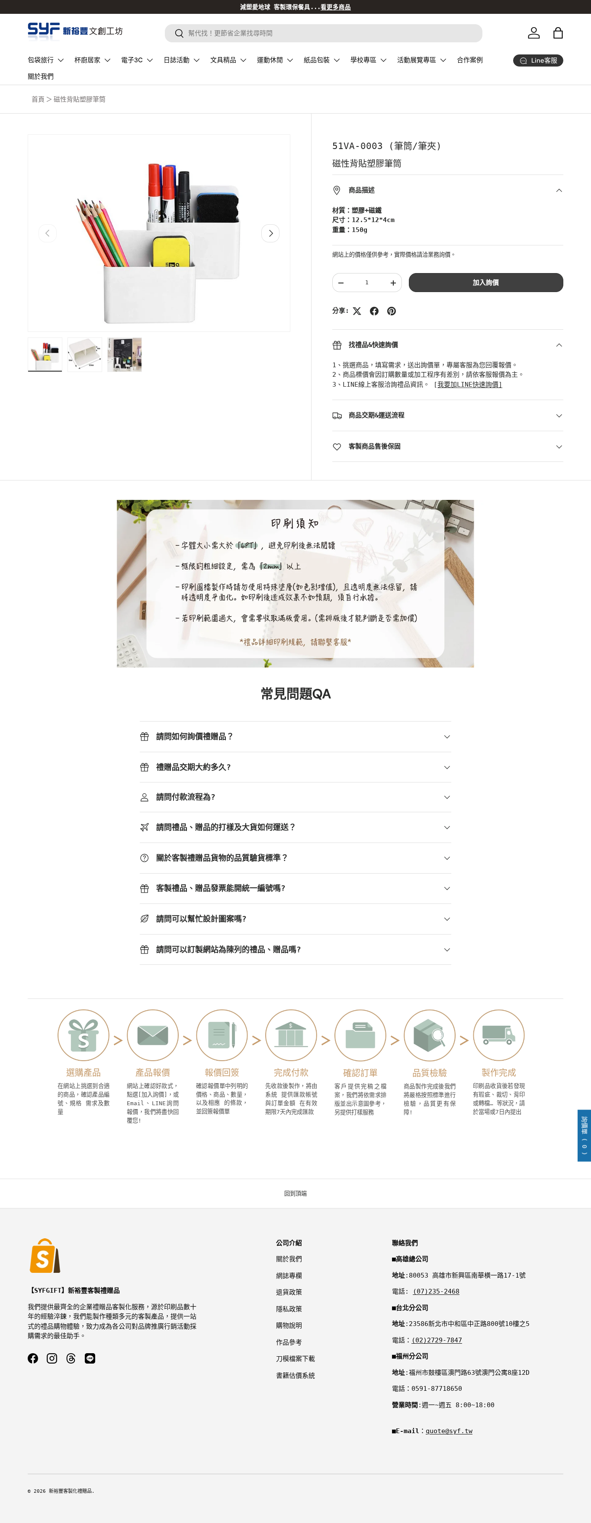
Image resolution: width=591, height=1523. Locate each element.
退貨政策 (289, 1292)
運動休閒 (270, 60)
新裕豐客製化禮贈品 (70, 1491)
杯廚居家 (87, 60)
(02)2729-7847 (436, 1340)
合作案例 (470, 60)
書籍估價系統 (295, 1376)
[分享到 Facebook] (374, 311)
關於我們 (41, 76)
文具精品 (223, 60)
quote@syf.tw (449, 1431)
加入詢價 (486, 283)
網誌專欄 (289, 1276)
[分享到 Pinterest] (391, 311)
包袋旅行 (41, 60)
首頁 (38, 99)
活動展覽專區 (416, 60)
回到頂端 (295, 1193)
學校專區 (363, 60)
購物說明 (289, 1325)
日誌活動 (177, 60)
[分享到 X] (357, 311)
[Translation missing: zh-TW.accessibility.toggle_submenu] (60, 60)
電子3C (132, 60)
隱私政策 (289, 1309)
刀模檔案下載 (295, 1359)
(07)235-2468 (436, 1291)
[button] (558, 32)
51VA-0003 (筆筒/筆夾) (387, 146)
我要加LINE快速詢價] (469, 385)
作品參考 (289, 1342)
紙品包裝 (317, 60)
